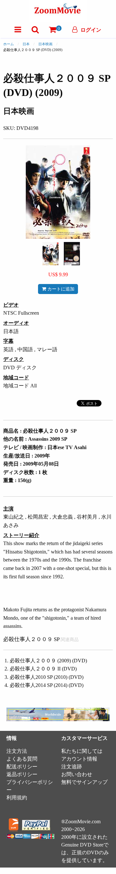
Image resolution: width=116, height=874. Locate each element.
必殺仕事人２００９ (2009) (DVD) (48, 660)
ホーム (8, 44)
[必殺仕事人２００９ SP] (51, 253)
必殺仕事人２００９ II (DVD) (43, 668)
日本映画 (45, 44)
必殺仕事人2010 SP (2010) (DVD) (46, 677)
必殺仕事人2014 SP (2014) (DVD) (46, 685)
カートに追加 (60, 288)
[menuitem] (17, 29)
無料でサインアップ (84, 782)
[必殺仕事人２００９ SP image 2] (72, 253)
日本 (26, 44)
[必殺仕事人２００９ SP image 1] (51, 253)
